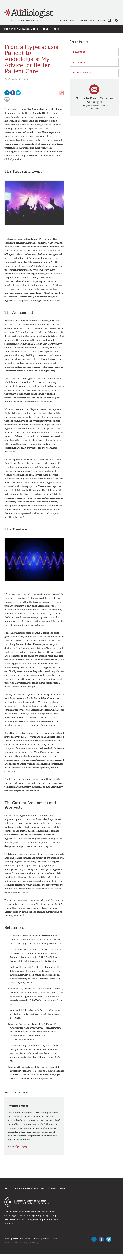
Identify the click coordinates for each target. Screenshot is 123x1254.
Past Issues (98, 20)
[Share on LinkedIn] (7, 94)
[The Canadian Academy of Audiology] (26, 1202)
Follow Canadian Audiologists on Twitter (108, 1239)
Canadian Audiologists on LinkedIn (94, 1239)
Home (63, 20)
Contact (36, 1238)
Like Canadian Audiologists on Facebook (101, 1239)
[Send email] (7, 101)
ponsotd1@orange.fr (18, 1146)
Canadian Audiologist (28, 13)
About (74, 20)
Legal (54, 1238)
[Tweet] (18, 94)
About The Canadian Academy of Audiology (35, 1188)
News (84, 20)
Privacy (46, 1238)
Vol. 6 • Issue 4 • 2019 (45, 29)
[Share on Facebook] (12, 94)
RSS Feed (117, 20)
